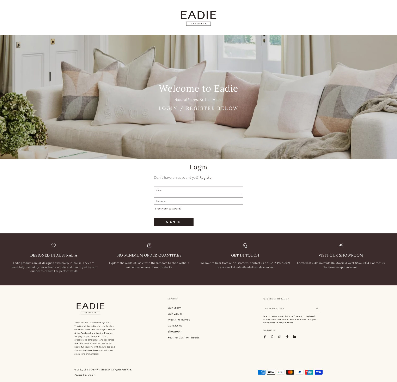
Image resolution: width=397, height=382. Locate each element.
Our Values (175, 314)
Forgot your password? (167, 208)
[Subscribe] (318, 308)
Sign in (173, 222)
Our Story (174, 308)
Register (206, 177)
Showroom (175, 331)
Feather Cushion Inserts (184, 337)
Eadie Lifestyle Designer (97, 369)
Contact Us (175, 325)
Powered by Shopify (85, 375)
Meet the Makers (179, 319)
